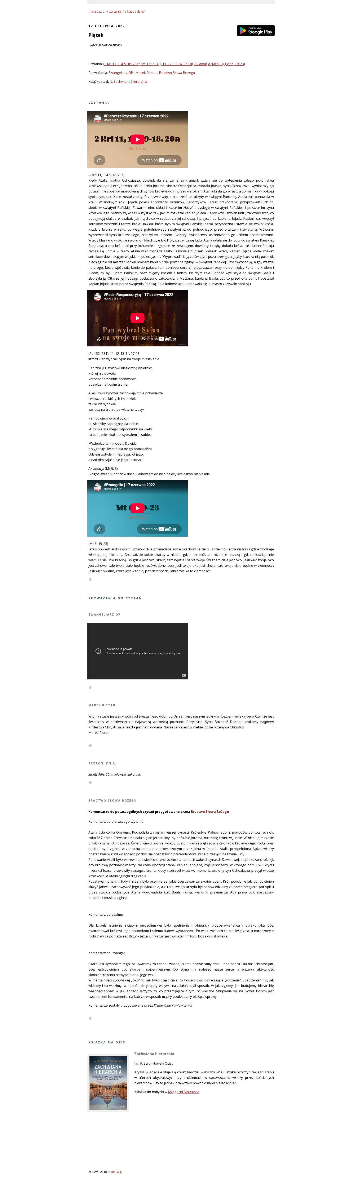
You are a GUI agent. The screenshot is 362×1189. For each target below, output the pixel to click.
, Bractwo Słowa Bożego (176, 72)
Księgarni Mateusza (183, 1092)
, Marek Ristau (145, 72)
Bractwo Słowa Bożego (210, 811)
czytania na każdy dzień (127, 11)
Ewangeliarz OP (121, 72)
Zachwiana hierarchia (130, 81)
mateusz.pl (96, 11)
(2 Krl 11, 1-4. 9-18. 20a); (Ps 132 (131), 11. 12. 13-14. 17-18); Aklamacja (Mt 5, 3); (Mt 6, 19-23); (174, 64)
